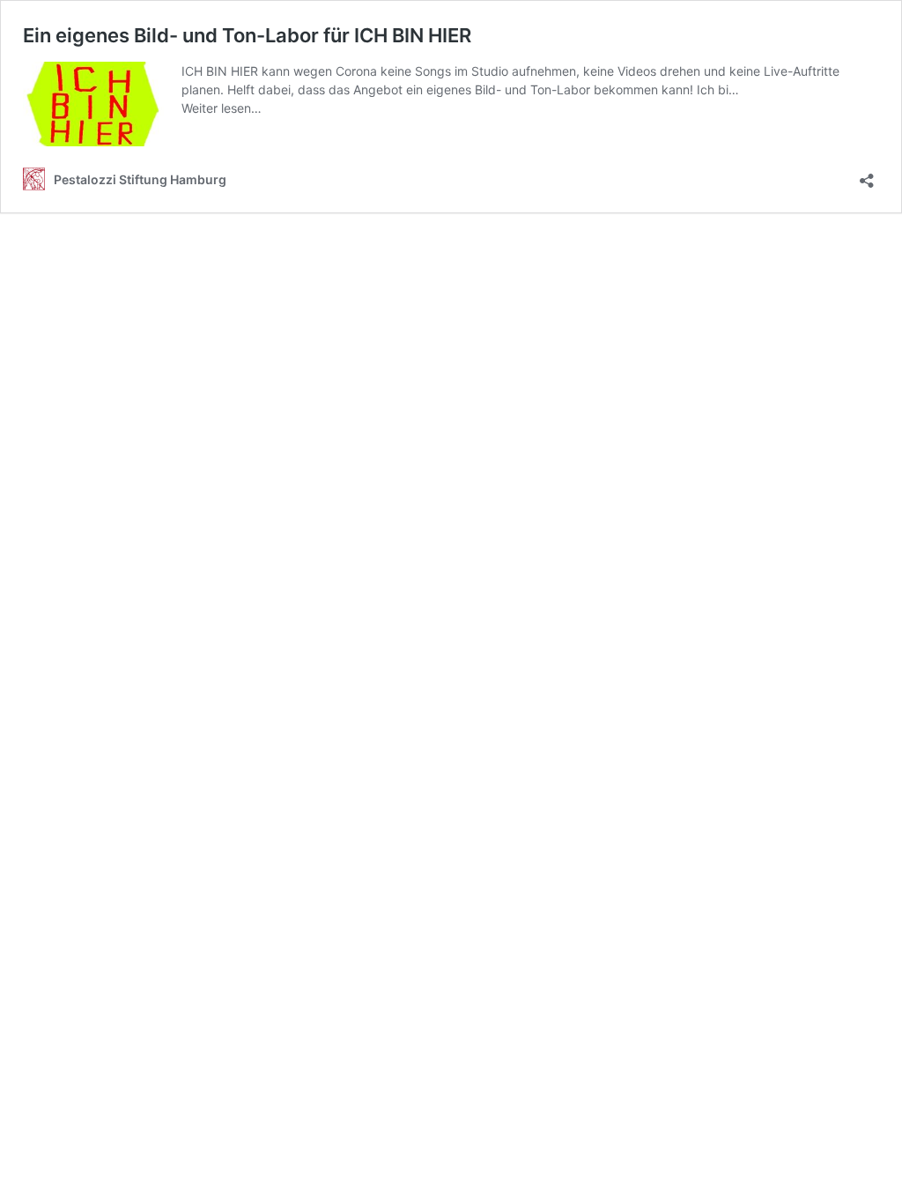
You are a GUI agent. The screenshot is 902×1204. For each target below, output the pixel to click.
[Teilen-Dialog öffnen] (866, 175)
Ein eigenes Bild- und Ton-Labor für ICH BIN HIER (247, 35)
